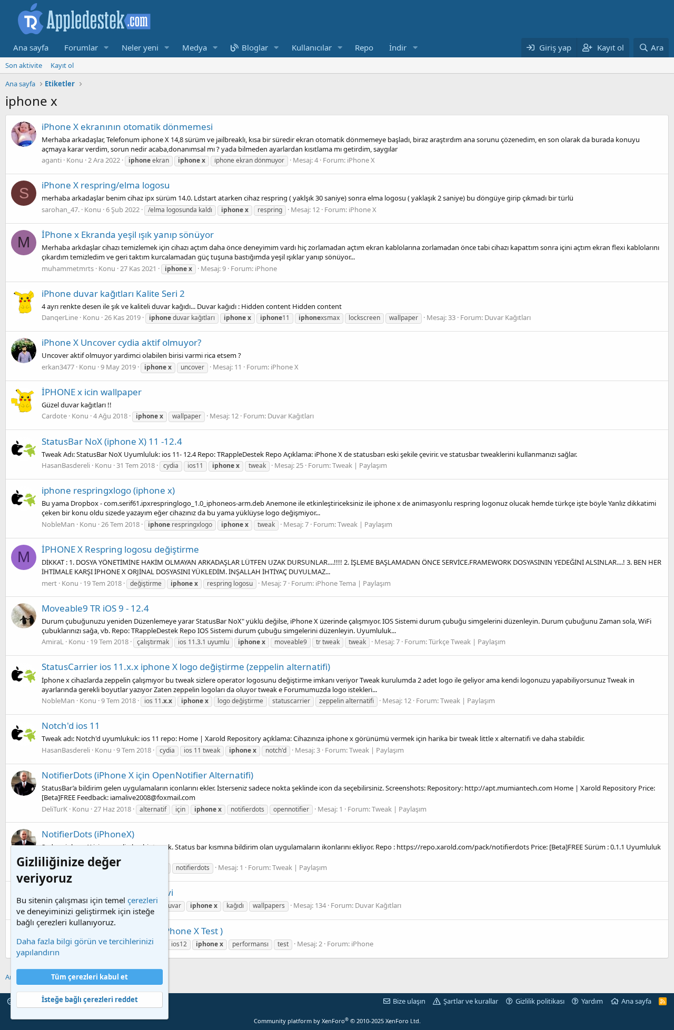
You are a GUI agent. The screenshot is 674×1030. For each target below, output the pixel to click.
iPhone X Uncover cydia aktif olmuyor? (121, 342)
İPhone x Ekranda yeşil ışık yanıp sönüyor (128, 234)
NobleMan (58, 524)
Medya (194, 47)
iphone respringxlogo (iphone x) (108, 490)
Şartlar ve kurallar (470, 1001)
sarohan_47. (61, 209)
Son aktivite (23, 65)
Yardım (592, 1001)
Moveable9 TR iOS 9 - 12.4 (95, 608)
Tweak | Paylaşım (359, 465)
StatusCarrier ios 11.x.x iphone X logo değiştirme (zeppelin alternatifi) (186, 667)
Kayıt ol (62, 65)
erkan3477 (58, 367)
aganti (52, 160)
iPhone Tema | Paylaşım (353, 583)
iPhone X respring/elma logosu (106, 185)
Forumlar (81, 47)
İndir (398, 47)
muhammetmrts (68, 268)
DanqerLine (60, 317)
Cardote (54, 416)
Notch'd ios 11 (71, 725)
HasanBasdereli (66, 465)
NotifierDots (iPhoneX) (88, 834)
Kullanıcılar (312, 47)
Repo (364, 47)
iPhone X (361, 160)
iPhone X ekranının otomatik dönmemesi (127, 127)
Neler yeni (140, 47)
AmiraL (53, 641)
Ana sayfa (30, 47)
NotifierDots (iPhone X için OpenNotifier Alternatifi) (147, 775)
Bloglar (255, 47)
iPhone (266, 268)
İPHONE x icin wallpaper (92, 392)
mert (49, 583)
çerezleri (142, 900)
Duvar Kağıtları (507, 317)
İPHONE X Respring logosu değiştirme (120, 549)
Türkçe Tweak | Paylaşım (467, 641)
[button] (106, 47)
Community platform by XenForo (337, 1021)
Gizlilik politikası (540, 1001)
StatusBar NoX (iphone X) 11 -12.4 (112, 441)
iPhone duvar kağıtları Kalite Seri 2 (113, 293)
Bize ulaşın (409, 1001)
